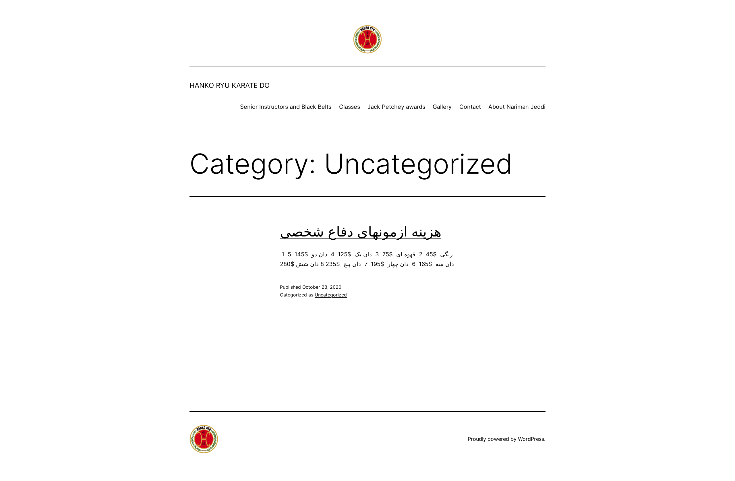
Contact (470, 106)
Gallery (442, 106)
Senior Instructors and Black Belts (285, 106)
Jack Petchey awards (396, 106)
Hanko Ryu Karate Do (229, 85)
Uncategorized (331, 295)
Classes (349, 106)
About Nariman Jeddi (517, 106)
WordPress (531, 439)
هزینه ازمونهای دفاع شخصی (360, 231)
